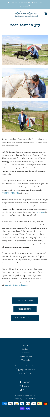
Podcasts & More (25, 300)
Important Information (25, 366)
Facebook (26, 383)
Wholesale (25, 360)
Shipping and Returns (25, 369)
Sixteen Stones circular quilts (14, 244)
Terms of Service (25, 373)
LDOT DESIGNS (29, 399)
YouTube (26, 390)
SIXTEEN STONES (10, 193)
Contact (25, 349)
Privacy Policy (25, 377)
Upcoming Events (25, 318)
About (25, 345)
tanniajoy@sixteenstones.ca (16, 285)
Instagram (26, 386)
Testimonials (25, 309)
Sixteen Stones (29, 396)
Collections (25, 353)
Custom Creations (25, 356)
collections (40, 212)
